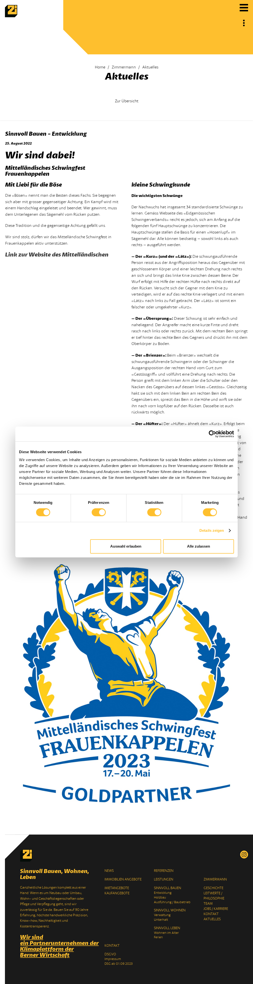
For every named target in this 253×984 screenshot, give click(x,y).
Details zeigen (211, 530)
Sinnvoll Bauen (167, 888)
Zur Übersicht (126, 101)
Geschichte (213, 888)
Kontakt (211, 914)
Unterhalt (161, 920)
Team (208, 903)
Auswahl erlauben (125, 546)
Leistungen (163, 879)
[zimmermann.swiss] (11, 16)
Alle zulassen (198, 546)
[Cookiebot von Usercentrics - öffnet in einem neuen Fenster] (212, 434)
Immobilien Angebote (123, 879)
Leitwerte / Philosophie (214, 895)
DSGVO (110, 954)
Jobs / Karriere (216, 909)
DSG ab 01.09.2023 (119, 964)
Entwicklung (162, 893)
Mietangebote (117, 888)
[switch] (99, 512)
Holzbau (160, 897)
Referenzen (163, 871)
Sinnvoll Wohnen (170, 910)
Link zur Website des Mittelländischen (56, 254)
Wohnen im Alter (166, 933)
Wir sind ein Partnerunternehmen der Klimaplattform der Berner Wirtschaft (55, 946)
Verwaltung (162, 915)
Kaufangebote (117, 893)
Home (100, 67)
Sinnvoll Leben (167, 928)
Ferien (158, 937)
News (109, 871)
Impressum (113, 959)
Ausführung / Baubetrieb (172, 902)
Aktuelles (212, 919)
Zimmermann (124, 67)
